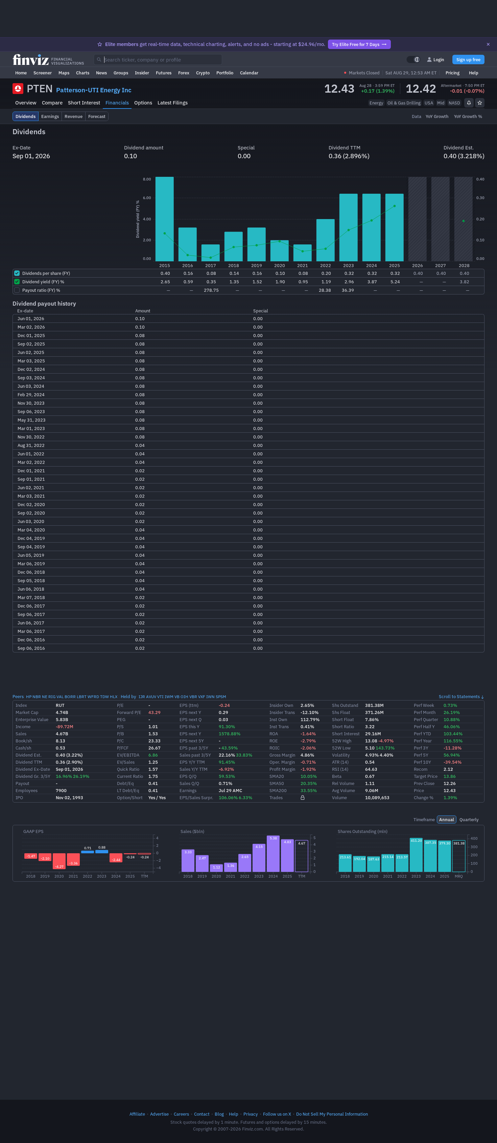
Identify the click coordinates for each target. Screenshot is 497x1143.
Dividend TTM (29, 762)
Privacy (250, 1114)
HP (28, 696)
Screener (42, 72)
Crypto (203, 72)
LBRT (82, 696)
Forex (183, 72)
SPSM (221, 696)
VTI (160, 696)
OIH (184, 696)
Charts (82, 72)
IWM (169, 696)
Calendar (249, 72)
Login (438, 59)
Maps (63, 72)
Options (143, 102)
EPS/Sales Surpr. (196, 797)
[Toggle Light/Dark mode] (413, 59)
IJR (142, 696)
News (101, 72)
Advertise (159, 1114)
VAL (60, 696)
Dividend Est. (29, 755)
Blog (219, 1114)
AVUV (151, 696)
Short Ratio (343, 726)
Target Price (425, 776)
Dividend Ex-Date (33, 769)
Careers (181, 1114)
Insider (142, 72)
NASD (454, 102)
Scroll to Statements (459, 696)
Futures (163, 72)
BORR (70, 696)
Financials (117, 102)
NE (44, 696)
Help (473, 72)
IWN (210, 696)
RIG (51, 696)
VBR (193, 696)
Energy (376, 102)
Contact (202, 1114)
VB (177, 696)
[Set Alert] (469, 103)
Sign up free (468, 59)
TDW (104, 696)
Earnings (188, 790)
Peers (18, 696)
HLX (113, 696)
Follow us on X (277, 1114)
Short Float (343, 719)
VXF (201, 696)
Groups (121, 72)
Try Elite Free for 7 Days (355, 44)
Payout (22, 783)
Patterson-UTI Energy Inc (94, 90)
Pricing (452, 72)
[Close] (488, 44)
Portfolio (224, 72)
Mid (441, 102)
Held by (128, 696)
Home (21, 72)
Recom (420, 769)
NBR (36, 696)
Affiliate (137, 1114)
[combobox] (158, 59)
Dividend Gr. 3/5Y (33, 776)
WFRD (93, 696)
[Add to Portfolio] (479, 103)
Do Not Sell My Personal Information (332, 1114)
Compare (52, 102)
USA (429, 102)
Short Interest (84, 102)
